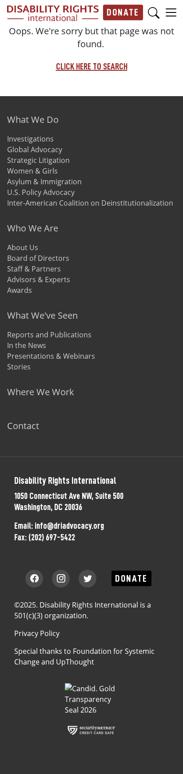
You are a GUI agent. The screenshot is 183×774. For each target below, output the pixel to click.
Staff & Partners (34, 269)
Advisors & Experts (38, 279)
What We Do (33, 119)
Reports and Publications (49, 335)
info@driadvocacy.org (69, 525)
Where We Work (40, 392)
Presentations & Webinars (51, 356)
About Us (22, 247)
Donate (123, 12)
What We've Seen (42, 315)
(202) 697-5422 (51, 537)
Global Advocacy (34, 149)
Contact (23, 426)
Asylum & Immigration (44, 181)
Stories (19, 367)
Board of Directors (38, 258)
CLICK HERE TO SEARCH (91, 66)
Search (154, 12)
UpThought (75, 662)
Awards (19, 290)
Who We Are (32, 228)
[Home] (53, 12)
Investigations (30, 139)
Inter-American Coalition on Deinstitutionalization (90, 203)
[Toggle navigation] (171, 12)
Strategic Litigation (38, 160)
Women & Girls (32, 171)
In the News (26, 345)
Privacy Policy (37, 633)
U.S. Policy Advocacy (41, 192)
